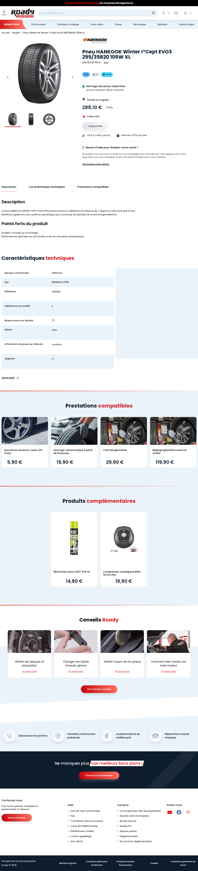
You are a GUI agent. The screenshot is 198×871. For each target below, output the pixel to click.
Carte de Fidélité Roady (84, 826)
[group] (13, 119)
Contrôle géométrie (115, 450)
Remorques (140, 24)
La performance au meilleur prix (128, 735)
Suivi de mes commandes (85, 810)
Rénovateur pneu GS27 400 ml (72, 571)
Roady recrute (128, 821)
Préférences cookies (82, 831)
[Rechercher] (153, 12)
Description (9, 187)
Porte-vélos (97, 24)
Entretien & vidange (68, 24)
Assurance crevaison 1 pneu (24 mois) (23, 451)
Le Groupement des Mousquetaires (140, 810)
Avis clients (76, 841)
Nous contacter (17, 817)
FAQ (72, 815)
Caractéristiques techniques (47, 187)
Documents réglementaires (136, 841)
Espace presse (128, 831)
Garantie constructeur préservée (81, 735)
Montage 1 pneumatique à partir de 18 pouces (73, 451)
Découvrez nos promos (33, 735)
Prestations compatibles (93, 187)
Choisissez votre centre (95, 164)
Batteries (162, 24)
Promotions (11, 24)
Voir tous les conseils (99, 689)
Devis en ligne (186, 24)
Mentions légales (67, 863)
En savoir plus (29, 671)
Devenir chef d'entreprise (134, 815)
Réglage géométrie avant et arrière (170, 451)
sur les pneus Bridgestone (99, 3)
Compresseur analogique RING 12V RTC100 (121, 573)
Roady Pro (125, 826)
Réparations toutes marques (177, 735)
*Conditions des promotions (86, 821)
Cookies (154, 863)
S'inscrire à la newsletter (99, 775)
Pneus (118, 24)
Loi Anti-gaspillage (81, 836)
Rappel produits (129, 836)
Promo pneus (38, 24)
